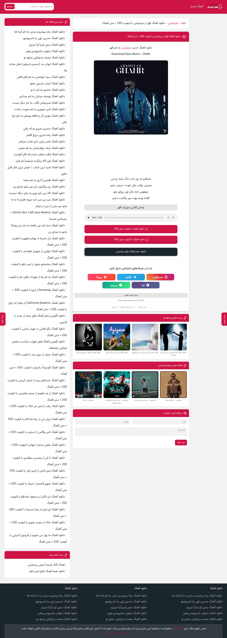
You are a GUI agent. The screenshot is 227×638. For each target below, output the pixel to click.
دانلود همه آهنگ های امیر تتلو (47, 571)
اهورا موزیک (177, 628)
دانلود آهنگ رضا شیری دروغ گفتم (45, 135)
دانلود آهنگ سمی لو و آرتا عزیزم (47, 45)
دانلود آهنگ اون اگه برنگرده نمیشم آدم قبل (40, 161)
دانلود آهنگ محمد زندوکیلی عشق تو (44, 57)
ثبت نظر (181, 442)
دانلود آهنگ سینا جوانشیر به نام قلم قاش (41, 77)
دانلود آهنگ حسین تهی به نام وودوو (44, 38)
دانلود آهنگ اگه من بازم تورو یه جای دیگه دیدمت (36, 193)
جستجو (10, 6)
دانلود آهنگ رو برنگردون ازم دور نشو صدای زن (39, 187)
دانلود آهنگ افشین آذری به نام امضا (44, 180)
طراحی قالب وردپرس (116, 633)
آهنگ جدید (196, 6)
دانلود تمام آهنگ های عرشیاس (131, 252)
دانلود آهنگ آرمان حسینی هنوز (47, 83)
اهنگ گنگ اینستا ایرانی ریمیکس (46, 565)
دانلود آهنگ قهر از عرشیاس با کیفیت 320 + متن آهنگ (154, 36)
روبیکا (99, 277)
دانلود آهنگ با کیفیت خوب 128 (129, 240)
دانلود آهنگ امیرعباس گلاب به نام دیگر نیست (38, 103)
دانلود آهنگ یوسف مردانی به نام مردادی (42, 96)
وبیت (103, 633)
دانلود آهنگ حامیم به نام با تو (48, 90)
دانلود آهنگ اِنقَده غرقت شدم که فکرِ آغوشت (39, 154)
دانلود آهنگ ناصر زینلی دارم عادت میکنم (42, 141)
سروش (113, 285)
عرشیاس (173, 23)
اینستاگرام (158, 277)
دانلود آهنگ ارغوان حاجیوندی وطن (45, 51)
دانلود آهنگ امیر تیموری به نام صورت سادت (39, 109)
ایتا (143, 285)
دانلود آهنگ (142, 307)
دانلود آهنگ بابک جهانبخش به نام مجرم (42, 148)
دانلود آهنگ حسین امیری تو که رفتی (44, 128)
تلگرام (128, 277)
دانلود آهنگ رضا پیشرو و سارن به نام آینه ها (39, 32)
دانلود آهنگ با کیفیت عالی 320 (129, 229)
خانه (183, 23)
